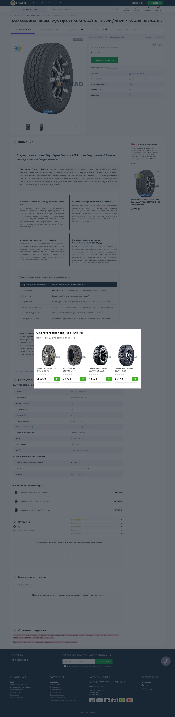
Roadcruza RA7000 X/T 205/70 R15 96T (124, 370)
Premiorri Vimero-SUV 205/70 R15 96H (46, 370)
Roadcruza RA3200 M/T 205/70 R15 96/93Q (98, 370)
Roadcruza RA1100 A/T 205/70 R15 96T (72, 370)
